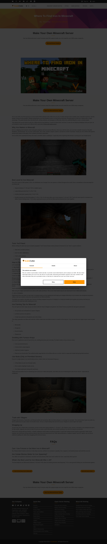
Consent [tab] (31, 265)
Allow (74, 282)
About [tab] (75, 265)
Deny (53, 282)
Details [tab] (53, 265)
